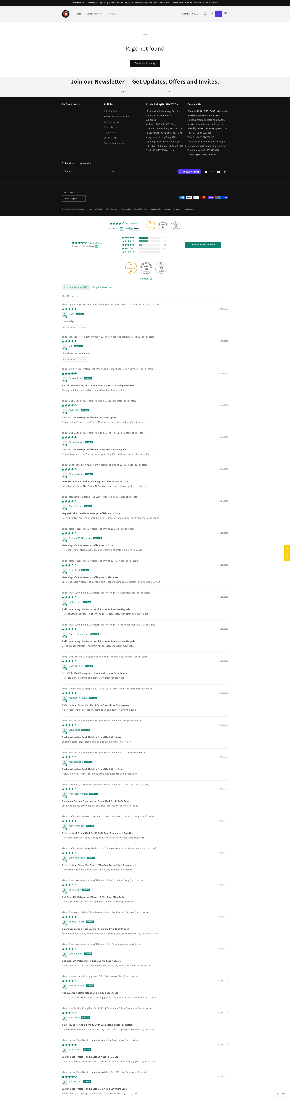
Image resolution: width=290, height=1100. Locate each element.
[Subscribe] (168, 91)
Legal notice (189, 209)
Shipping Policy (111, 111)
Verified (144, 278)
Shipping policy (156, 209)
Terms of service (111, 122)
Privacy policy (125, 209)
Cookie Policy (110, 137)
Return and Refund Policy (116, 116)
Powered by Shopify (95, 209)
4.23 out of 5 (95, 242)
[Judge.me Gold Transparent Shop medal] (131, 268)
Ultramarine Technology (77, 209)
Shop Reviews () (102, 287)
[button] (79, 14)
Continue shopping (145, 63)
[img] (87, 243)
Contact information (114, 143)
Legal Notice (110, 132)
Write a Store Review (203, 244)
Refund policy (111, 209)
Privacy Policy (110, 127)
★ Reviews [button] (287, 553)
